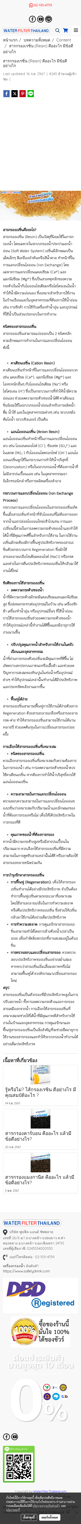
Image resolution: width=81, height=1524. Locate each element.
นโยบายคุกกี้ (13, 1510)
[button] (56, 30)
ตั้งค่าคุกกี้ (29, 1517)
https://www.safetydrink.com (26, 1271)
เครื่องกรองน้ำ (14, 1266)
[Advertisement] (40, 146)
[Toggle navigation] (76, 30)
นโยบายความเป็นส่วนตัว (46, 1506)
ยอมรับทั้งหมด (49, 1517)
